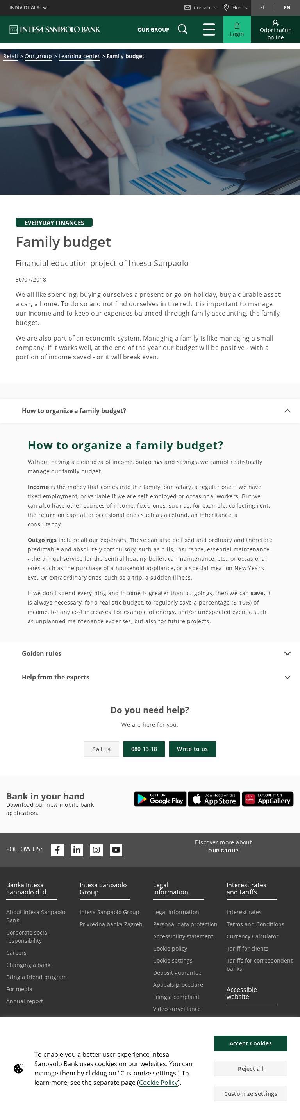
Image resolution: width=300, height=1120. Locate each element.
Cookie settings (173, 960)
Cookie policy (170, 948)
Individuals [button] (24, 7)
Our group (38, 56)
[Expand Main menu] (209, 29)
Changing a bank (28, 964)
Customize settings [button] (250, 1093)
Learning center (79, 56)
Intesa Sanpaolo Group (109, 912)
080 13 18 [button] (144, 749)
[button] (291, 1027)
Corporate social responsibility (27, 936)
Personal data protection (185, 924)
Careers (16, 952)
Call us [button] (101, 749)
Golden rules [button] (41, 653)
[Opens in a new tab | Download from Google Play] (160, 799)
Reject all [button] (250, 1068)
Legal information (176, 912)
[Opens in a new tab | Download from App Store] (214, 799)
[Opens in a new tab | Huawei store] (268, 799)
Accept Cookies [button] (251, 1043)
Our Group (154, 29)
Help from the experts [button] (55, 677)
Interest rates (244, 912)
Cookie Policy (158, 1082)
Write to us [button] (192, 749)
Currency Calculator (253, 936)
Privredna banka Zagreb (111, 924)
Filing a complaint (176, 997)
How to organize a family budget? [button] (74, 411)
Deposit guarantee (177, 972)
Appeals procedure (178, 984)
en (287, 7)
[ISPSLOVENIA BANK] (55, 29)
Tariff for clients (247, 948)
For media (19, 989)
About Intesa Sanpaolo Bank (35, 916)
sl (262, 7)
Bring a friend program (36, 977)
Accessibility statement (183, 936)
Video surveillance (177, 1009)
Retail (10, 56)
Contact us (205, 7)
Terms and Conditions (255, 924)
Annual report (24, 1001)
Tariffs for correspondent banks (260, 964)
